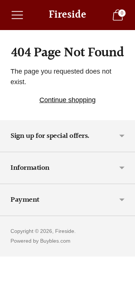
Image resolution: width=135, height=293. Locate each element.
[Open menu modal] (17, 15)
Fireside (64, 231)
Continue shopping (67, 100)
